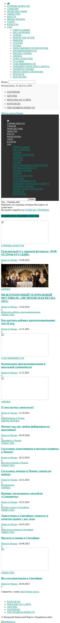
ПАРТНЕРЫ (13, 92)
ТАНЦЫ (17, 35)
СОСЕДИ (18, 43)
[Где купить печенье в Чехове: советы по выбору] (14, 463)
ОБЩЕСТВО (13, 14)
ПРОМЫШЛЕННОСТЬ (25, 51)
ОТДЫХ (17, 45)
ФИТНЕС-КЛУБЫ (22, 53)
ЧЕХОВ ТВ (18, 74)
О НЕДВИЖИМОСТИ (24, 64)
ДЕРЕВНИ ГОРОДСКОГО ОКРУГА (31, 66)
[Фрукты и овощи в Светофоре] (17, 529)
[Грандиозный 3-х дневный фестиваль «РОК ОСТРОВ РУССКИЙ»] (24, 243)
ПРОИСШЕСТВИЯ (17, 11)
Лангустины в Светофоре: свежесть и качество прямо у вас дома (24, 517)
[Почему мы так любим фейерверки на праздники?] (12, 418)
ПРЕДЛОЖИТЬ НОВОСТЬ (21, 107)
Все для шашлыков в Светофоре (21, 578)
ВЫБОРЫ (18, 40)
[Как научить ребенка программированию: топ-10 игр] (20, 312)
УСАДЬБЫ (18, 61)
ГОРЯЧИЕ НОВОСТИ (18, 6)
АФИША (17, 56)
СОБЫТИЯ (12, 9)
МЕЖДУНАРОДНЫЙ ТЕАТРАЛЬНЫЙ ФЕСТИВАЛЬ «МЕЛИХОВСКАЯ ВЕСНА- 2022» (28, 298)
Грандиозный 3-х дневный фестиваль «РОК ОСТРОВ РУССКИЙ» (29, 253)
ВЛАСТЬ (11, 16)
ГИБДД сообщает (21, 30)
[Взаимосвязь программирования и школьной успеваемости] (24, 355)
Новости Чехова (9, 260)
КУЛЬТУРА (12, 24)
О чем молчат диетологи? (17, 407)
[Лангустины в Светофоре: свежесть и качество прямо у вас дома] (15, 507)
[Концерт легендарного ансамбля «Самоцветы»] (7, 485)
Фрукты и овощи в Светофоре (20, 537)
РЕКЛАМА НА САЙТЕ (19, 100)
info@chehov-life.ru (29, 591)
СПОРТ (11, 22)
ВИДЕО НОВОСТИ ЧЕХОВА (28, 71)
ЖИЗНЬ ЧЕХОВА (16, 19)
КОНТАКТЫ (13, 103)
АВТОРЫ (12, 96)
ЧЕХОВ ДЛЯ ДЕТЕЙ (23, 37)
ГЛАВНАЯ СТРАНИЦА (36, 210)
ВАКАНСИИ (19, 77)
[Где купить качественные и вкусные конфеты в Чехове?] (11, 440)
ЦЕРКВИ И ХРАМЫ (23, 69)
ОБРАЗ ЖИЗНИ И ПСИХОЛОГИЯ (30, 48)
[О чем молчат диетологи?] (24, 399)
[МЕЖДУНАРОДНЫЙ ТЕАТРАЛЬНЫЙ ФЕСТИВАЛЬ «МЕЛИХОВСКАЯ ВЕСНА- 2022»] (24, 286)
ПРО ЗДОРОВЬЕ (21, 32)
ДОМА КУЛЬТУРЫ (23, 58)
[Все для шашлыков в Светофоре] (24, 570)
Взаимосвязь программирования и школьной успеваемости (23, 365)
